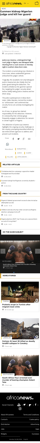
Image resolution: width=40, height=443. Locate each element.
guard (28, 153)
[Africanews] (14, 4)
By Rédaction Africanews (10, 51)
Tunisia (6, 301)
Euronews (35, 434)
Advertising (35, 424)
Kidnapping (21, 149)
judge (19, 153)
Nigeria (7, 41)
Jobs (2, 429)
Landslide (7, 338)
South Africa (8, 374)
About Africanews (7, 415)
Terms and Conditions (31, 415)
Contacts (4, 419)
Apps (37, 429)
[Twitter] (24, 405)
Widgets (4, 434)
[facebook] (35, 405)
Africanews (22, 157)
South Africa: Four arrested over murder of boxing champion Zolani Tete (18, 380)
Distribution (5, 424)
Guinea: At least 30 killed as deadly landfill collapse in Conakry (18, 342)
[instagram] (20, 408)
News (4, 9)
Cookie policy (34, 419)
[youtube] (19, 405)
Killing (10, 157)
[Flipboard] (30, 405)
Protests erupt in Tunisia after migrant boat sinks (16, 306)
